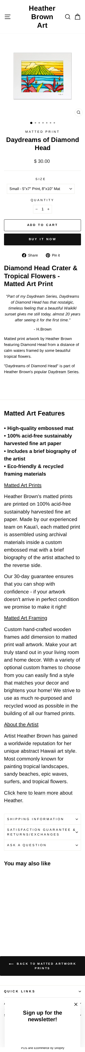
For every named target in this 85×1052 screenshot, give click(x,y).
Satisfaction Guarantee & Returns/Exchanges (41, 832)
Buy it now (42, 239)
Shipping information (35, 819)
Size (40, 179)
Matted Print (42, 131)
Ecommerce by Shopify (49, 1048)
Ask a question (27, 845)
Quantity (42, 200)
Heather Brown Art (42, 16)
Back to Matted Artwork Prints (45, 966)
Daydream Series (63, 372)
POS (24, 1048)
